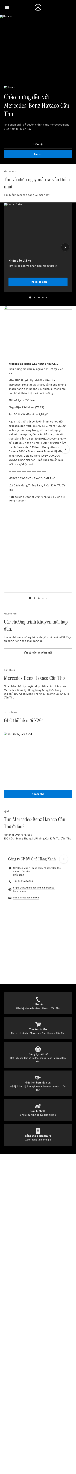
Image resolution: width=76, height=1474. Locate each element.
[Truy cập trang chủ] (38, 7)
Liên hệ (38, 144)
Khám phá (38, 794)
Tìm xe (38, 154)
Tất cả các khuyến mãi (38, 652)
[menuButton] (7, 7)
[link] (18, 875)
